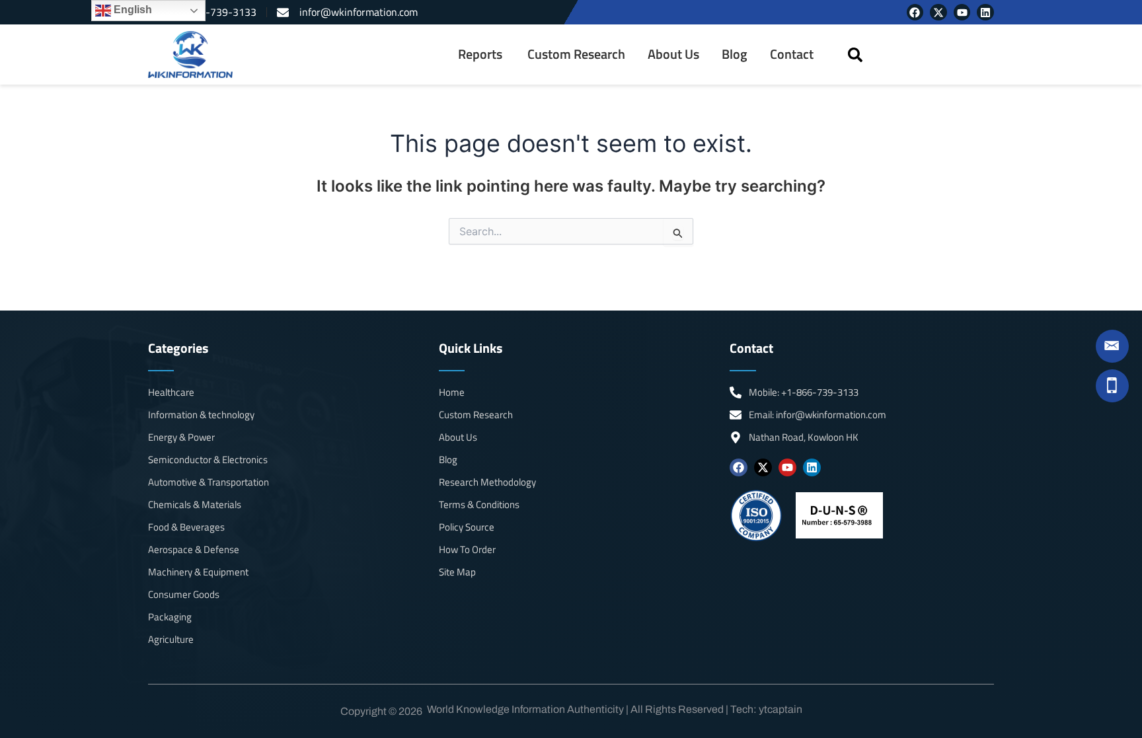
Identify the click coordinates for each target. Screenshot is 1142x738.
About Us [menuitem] (673, 54)
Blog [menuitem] (734, 54)
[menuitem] (481, 54)
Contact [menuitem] (792, 54)
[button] (855, 54)
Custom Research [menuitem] (576, 54)
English (131, 9)
